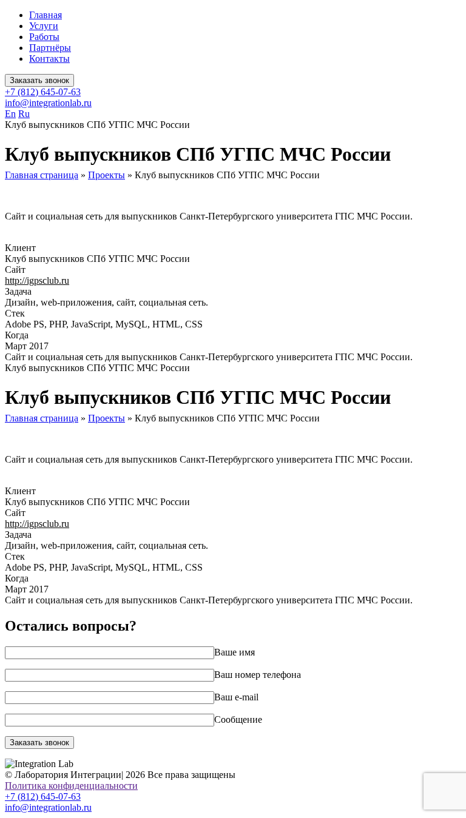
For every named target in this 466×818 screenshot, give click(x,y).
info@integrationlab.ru (48, 103)
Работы (44, 37)
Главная (45, 15)
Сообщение (238, 719)
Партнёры (50, 47)
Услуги (43, 26)
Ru (24, 114)
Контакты (49, 58)
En (10, 114)
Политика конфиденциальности (71, 785)
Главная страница (41, 175)
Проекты (106, 175)
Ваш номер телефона (257, 674)
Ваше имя (234, 652)
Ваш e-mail (236, 697)
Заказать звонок (39, 80)
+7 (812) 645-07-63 (43, 92)
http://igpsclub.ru (37, 280)
